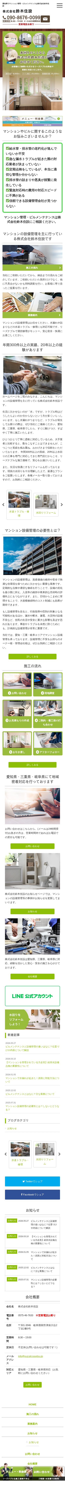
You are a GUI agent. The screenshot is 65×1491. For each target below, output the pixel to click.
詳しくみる (32, 656)
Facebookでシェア (33, 1194)
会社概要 (32, 976)
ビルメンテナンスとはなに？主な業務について (30, 1092)
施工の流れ (32, 1414)
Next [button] (62, 504)
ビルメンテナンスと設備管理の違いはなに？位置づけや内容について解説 (32, 1046)
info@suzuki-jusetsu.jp (30, 1356)
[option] (19, 505)
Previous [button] (3, 504)
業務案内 (33, 1423)
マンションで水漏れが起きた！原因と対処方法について (32, 1078)
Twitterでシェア (34, 1181)
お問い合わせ (33, 846)
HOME (32, 1404)
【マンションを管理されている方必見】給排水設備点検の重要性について (32, 1062)
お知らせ (32, 911)
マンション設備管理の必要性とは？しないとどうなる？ (32, 1106)
